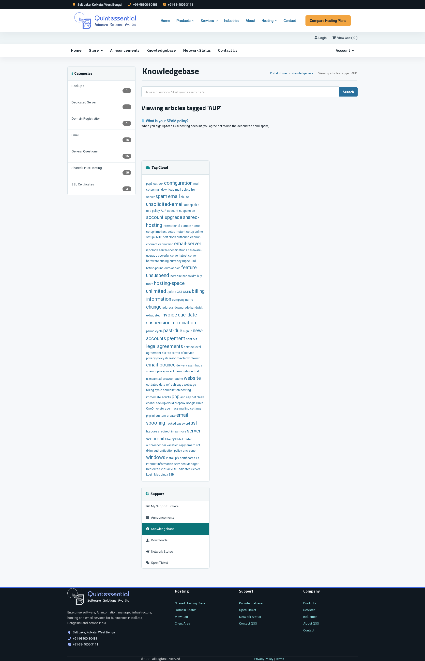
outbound (183, 237)
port (165, 237)
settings (195, 408)
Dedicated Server (188, 469)
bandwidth (197, 307)
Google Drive (194, 403)
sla (164, 353)
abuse (185, 197)
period (150, 331)
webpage (190, 384)
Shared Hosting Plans (190, 603)
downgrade (182, 307)
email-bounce (161, 365)
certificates (187, 458)
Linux (164, 474)
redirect (165, 431)
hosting (186, 390)
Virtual (165, 469)
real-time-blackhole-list (184, 358)
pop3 (149, 183)
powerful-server (168, 255)
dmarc (190, 445)
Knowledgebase (161, 50)
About (250, 21)
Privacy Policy (263, 659)
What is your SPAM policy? (166, 121)
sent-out (191, 339)
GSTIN (187, 292)
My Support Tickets (164, 506)
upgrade (173, 217)
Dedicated (153, 469)
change (154, 307)
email (174, 196)
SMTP (158, 237)
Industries (231, 21)
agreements (170, 346)
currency (175, 261)
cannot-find (165, 244)
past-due (172, 330)
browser (168, 378)
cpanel (150, 403)
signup (187, 331)
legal (151, 346)
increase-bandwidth (183, 276)
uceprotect (166, 371)
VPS (173, 469)
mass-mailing (180, 408)
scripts (166, 397)
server (194, 431)
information (158, 299)
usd (193, 261)
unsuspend (157, 275)
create (171, 415)
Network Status (197, 50)
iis (197, 458)
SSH (171, 474)
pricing (164, 261)
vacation (173, 445)
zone (192, 450)
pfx (177, 458)
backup (161, 403)
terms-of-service (183, 353)
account (155, 217)
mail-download (164, 189)
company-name (182, 299)
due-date (187, 315)
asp (182, 397)
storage (164, 408)
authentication (163, 450)
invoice (169, 315)
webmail (155, 439)
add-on (176, 268)
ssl (194, 423)
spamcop (152, 371)
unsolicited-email (164, 204)
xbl (160, 378)
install (170, 458)
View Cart (181, 617)
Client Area (182, 623)
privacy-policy (155, 358)
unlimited (156, 291)
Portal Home (278, 73)
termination (183, 323)
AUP (163, 211)
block (172, 237)
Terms (279, 659)
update (171, 292)
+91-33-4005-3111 (180, 4)
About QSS (311, 623)
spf (198, 445)
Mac (157, 474)
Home (165, 21)
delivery (181, 365)
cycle (159, 331)
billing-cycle (154, 390)
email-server (187, 244)
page (180, 384)
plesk (200, 397)
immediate (153, 397)
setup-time (153, 231)
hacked (171, 423)
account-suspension (181, 211)
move (182, 431)
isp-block (152, 250)
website (192, 378)
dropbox (180, 403)
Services (207, 21)
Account (343, 50)
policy (178, 450)
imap (174, 431)
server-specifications (173, 250)
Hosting (267, 21)
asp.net (191, 397)
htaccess (152, 431)
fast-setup (168, 231)
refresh (171, 384)
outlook (158, 183)
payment (176, 338)
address (168, 307)
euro (167, 268)
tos (169, 353)
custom (160, 415)
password (183, 423)
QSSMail (177, 439)
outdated (152, 384)
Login (323, 37)
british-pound (155, 268)
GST (179, 292)
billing (198, 291)
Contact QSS (248, 623)
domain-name (190, 226)
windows (155, 457)
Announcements (124, 50)
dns (185, 450)
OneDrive (152, 408)
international (171, 226)
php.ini (150, 415)
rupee (186, 261)
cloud (170, 403)
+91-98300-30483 (144, 4)
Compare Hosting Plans (328, 21)
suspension (158, 323)
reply (182, 445)
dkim (149, 450)
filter (168, 439)
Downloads (158, 540)
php (176, 396)
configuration (178, 183)
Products (184, 21)
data (162, 384)
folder (188, 439)
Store (94, 50)
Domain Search (186, 610)
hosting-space (169, 283)
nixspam (152, 378)
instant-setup (185, 231)
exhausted (153, 315)
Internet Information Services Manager (172, 464)
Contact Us (227, 50)
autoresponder (156, 445)
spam (161, 196)
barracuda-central (187, 371)
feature (189, 267)
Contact (290, 21)
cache (178, 378)
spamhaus (195, 365)
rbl (166, 358)
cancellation (171, 390)
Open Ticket (159, 562)
